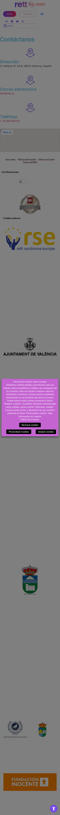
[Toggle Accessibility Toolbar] (54, 809)
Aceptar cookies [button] (46, 431)
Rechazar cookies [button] (30, 425)
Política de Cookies (29, 419)
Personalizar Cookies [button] (19, 431)
